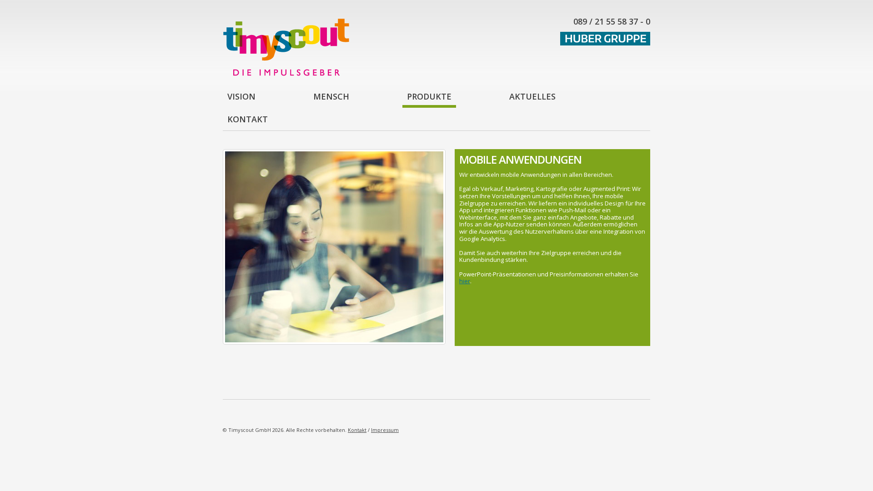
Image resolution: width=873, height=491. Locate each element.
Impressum (385, 429)
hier (464, 281)
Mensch (331, 96)
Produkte (429, 96)
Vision (241, 96)
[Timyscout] (286, 74)
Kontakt (247, 119)
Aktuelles (532, 96)
